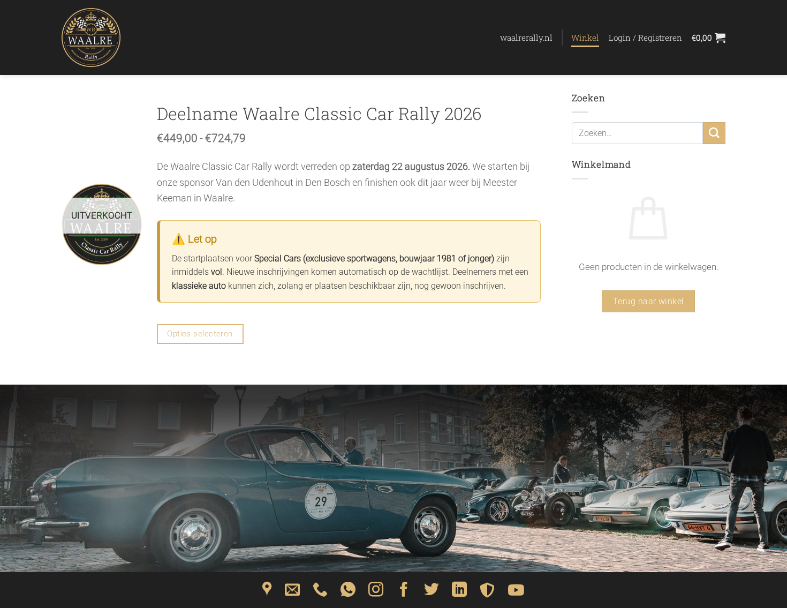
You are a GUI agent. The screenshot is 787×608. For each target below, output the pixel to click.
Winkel (585, 37)
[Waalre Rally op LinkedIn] (459, 593)
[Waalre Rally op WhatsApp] (347, 593)
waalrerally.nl (526, 37)
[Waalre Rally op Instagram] (375, 593)
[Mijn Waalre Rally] (115, 37)
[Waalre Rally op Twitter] (431, 593)
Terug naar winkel (648, 301)
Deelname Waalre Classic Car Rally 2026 (319, 113)
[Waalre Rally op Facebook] (403, 593)
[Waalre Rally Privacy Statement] (487, 593)
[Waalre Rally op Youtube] (516, 593)
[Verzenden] (714, 133)
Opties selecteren (200, 334)
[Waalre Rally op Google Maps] (267, 593)
